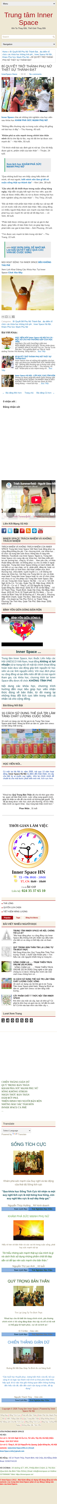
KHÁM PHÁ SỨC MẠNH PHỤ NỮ (31, 120)
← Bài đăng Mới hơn (12, 393)
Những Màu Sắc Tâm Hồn (31, 1425)
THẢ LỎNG (8, 903)
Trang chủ (29, 393)
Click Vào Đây (15, 272)
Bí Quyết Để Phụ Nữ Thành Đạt (24, 52)
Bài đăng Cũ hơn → (45, 393)
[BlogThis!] (6, 316)
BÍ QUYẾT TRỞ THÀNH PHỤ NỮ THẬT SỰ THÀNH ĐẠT (27, 68)
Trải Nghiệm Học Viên (42, 1334)
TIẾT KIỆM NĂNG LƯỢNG (15, 911)
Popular (7, 918)
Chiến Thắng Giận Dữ (14, 1418)
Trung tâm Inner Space (28, 18)
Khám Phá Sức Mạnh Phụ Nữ (16, 57)
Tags (18, 918)
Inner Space (8, 117)
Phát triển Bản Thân (29, 1415)
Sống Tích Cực (15, 1415)
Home (5, 52)
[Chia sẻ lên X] (9, 316)
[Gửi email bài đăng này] (2, 316)
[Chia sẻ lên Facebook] (13, 316)
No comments (35, 74)
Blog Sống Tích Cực (33, 1422)
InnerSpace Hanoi (10, 74)
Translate (22, 1134)
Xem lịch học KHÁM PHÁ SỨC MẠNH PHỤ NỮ (24, 165)
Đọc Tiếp (41, 351)
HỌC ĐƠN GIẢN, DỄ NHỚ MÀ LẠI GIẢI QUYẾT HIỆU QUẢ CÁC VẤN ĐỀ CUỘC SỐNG (26, 250)
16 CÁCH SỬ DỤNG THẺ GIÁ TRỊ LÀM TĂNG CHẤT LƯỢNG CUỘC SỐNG (28, 714)
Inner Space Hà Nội (43, 54)
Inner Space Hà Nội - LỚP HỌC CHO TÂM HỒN (35, 375)
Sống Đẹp (4, 1415)
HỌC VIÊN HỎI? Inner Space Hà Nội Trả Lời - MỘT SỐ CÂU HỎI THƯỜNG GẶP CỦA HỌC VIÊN (34, 339)
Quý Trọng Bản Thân (31, 1418)
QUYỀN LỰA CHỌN (12, 907)
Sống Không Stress (47, 1418)
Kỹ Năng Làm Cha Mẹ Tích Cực (12, 1422)
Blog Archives (32, 918)
